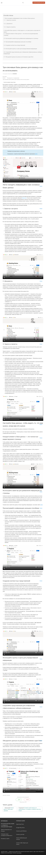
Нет (27, 799)
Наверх (41, 186)
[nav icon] (1, 2)
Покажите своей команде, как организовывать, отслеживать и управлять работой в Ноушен (30, 809)
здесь (36, 153)
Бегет (11, 852)
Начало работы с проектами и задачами (9, 809)
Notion (4, 78)
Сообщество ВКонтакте (6, 835)
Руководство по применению (13, 78)
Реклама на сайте (5, 838)
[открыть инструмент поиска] (23, 2)
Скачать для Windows (21, 831)
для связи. (19, 852)
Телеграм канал (4, 834)
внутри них (24, 198)
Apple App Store (20, 824)
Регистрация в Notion (38, 2)
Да (19, 799)
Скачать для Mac (20, 834)
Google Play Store (20, 827)
